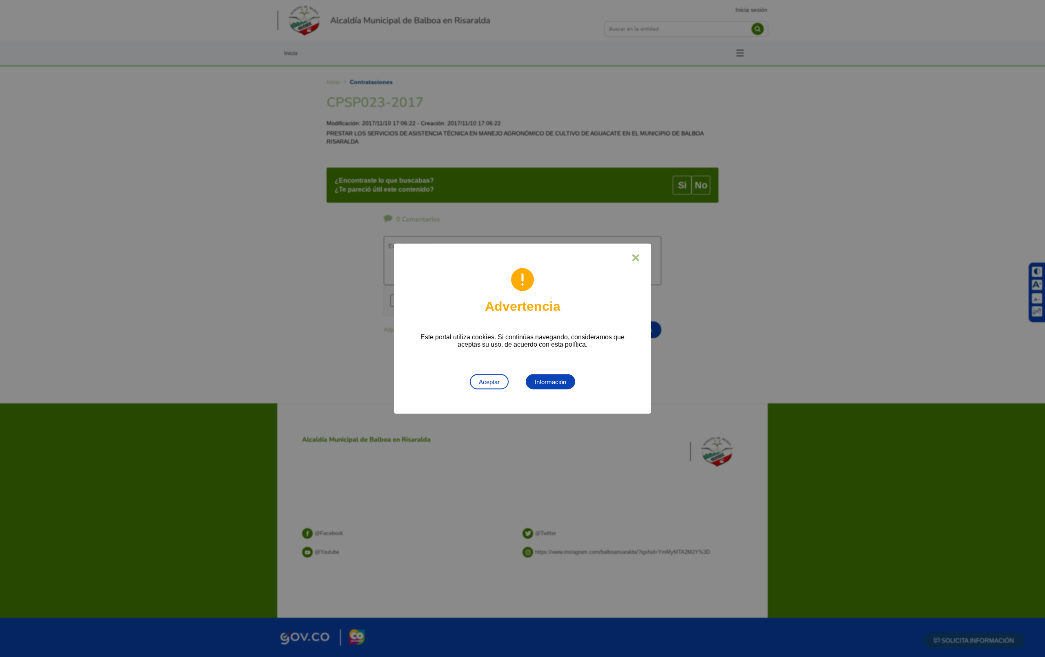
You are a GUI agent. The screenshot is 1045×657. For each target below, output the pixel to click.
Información (550, 381)
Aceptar (489, 381)
